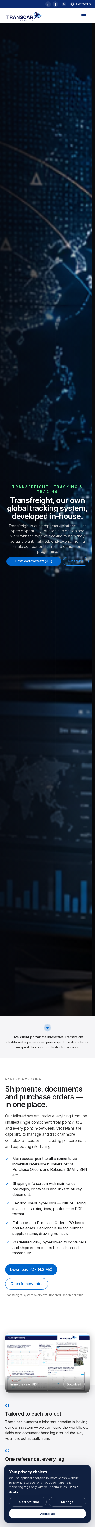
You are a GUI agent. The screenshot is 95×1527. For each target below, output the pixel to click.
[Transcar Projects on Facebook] (55, 4)
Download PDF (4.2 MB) (31, 1269)
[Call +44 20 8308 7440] (64, 4)
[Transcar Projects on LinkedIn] (48, 4)
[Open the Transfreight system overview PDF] (47, 1362)
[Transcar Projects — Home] (39, 16)
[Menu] (84, 15)
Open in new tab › (26, 1283)
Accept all (47, 1513)
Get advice (75, 561)
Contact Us (83, 4)
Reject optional (28, 1502)
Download (74, 1384)
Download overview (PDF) (33, 561)
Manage (67, 1502)
